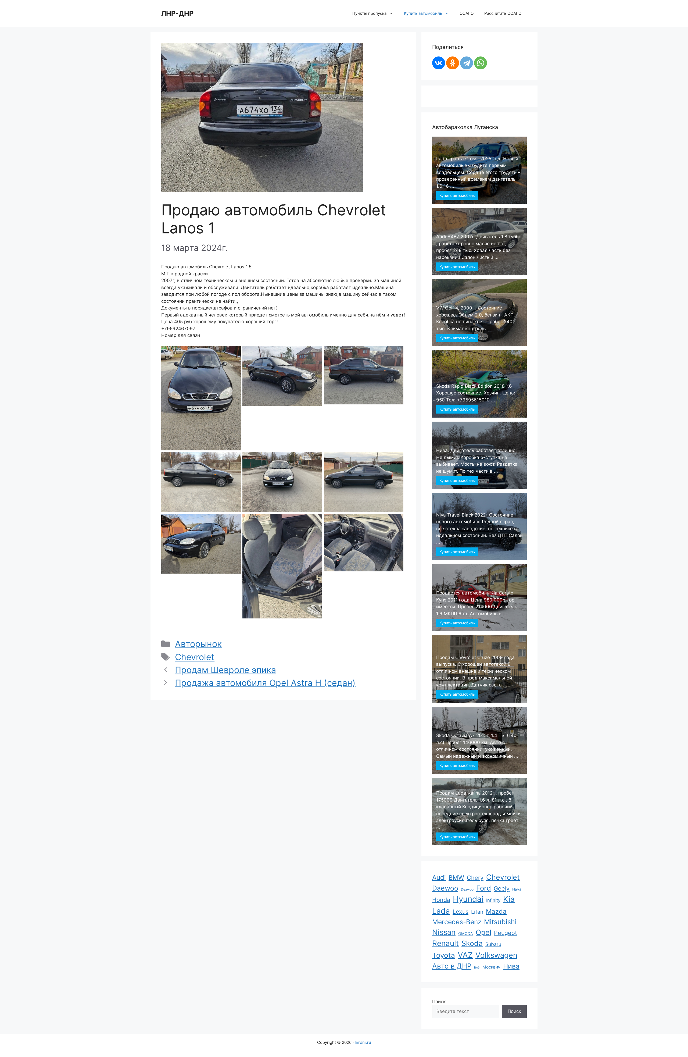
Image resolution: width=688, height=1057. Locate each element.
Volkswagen (496, 955)
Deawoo (467, 889)
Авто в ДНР (451, 966)
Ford (483, 888)
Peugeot (505, 932)
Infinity (493, 900)
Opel (483, 932)
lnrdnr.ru (363, 1042)
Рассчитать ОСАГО (502, 13)
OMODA (465, 933)
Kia (509, 899)
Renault (445, 943)
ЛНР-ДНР (177, 13)
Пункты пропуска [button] (369, 13)
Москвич (491, 967)
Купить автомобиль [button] (423, 13)
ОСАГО (467, 13)
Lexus (460, 911)
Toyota (443, 955)
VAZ (465, 955)
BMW (456, 877)
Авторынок (198, 644)
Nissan (444, 932)
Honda (441, 899)
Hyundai (468, 899)
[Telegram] (466, 62)
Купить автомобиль (457, 195)
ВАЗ (477, 967)
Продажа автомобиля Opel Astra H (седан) (265, 683)
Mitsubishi (500, 922)
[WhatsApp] (480, 62)
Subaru (493, 944)
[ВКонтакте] (438, 62)
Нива (511, 966)
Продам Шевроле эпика (225, 670)
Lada (441, 911)
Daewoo (445, 888)
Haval (517, 889)
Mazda (496, 911)
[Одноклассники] (452, 62)
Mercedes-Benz (456, 922)
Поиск (439, 1001)
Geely (502, 888)
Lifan (477, 912)
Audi (439, 877)
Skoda (472, 943)
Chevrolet (194, 657)
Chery (475, 877)
